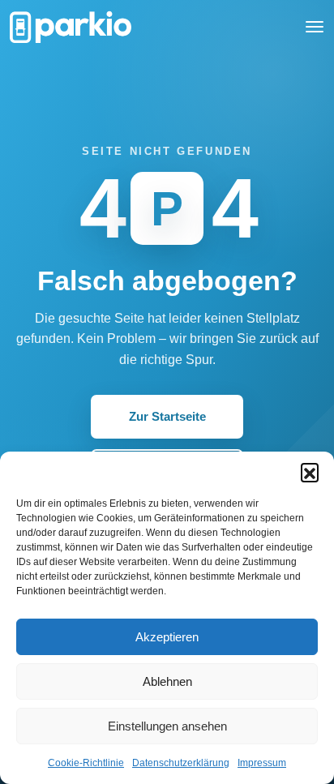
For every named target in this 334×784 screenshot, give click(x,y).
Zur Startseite (167, 416)
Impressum (262, 763)
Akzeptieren (167, 637)
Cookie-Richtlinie (86, 763)
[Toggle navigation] (314, 26)
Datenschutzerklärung (180, 763)
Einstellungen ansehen (167, 726)
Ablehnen (167, 681)
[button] (310, 472)
